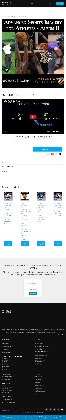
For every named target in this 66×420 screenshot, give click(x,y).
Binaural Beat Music (6, 345)
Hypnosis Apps (38, 382)
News (3, 410)
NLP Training (4, 369)
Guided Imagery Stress (7, 378)
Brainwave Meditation (6, 348)
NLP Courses (4, 361)
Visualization (6, 383)
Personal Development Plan (41, 355)
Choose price (47, 149)
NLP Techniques (5, 366)
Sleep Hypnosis (38, 388)
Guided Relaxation (6, 379)
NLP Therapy (4, 367)
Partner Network (26, 409)
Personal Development (42, 351)
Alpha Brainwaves (5, 342)
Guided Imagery (6, 374)
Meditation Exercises (6, 396)
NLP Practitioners (5, 364)
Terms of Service (41, 409)
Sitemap (20, 409)
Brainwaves (5, 339)
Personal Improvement (40, 360)
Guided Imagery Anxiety (7, 376)
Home (3, 16)
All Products (29, 412)
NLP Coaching (38, 348)
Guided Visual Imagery (7, 387)
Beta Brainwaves (5, 343)
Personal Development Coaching (42, 346)
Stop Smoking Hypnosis (40, 391)
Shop (60, 3)
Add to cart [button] (8, 244)
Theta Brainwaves (5, 353)
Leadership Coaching (39, 349)
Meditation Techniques (7, 400)
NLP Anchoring (5, 358)
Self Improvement (38, 364)
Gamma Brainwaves (6, 352)
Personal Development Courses (41, 354)
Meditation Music (5, 398)
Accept (56, 417)
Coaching (38, 339)
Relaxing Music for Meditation (8, 402)
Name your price (37, 146)
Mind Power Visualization (7, 390)
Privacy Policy (33, 409)
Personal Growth (38, 358)
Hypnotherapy (38, 381)
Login (50, 3)
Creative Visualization (6, 385)
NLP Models (4, 363)
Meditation (5, 392)
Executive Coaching (39, 343)
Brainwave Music (5, 349)
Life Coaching (38, 345)
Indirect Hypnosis (38, 387)
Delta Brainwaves (5, 350)
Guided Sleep (5, 381)
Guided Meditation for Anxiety (8, 394)
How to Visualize (5, 388)
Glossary (7, 410)
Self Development (38, 361)
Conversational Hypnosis (40, 378)
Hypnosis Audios (38, 384)
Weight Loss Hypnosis (40, 393)
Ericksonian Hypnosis (39, 379)
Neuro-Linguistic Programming (12, 356)
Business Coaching (39, 342)
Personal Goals (38, 357)
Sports (11, 16)
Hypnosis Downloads (39, 385)
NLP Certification (5, 360)
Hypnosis (7, 16)
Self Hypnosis (38, 390)
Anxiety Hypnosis (38, 376)
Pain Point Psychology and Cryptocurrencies (38, 138)
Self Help (37, 363)
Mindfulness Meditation (7, 399)
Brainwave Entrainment (7, 346)
